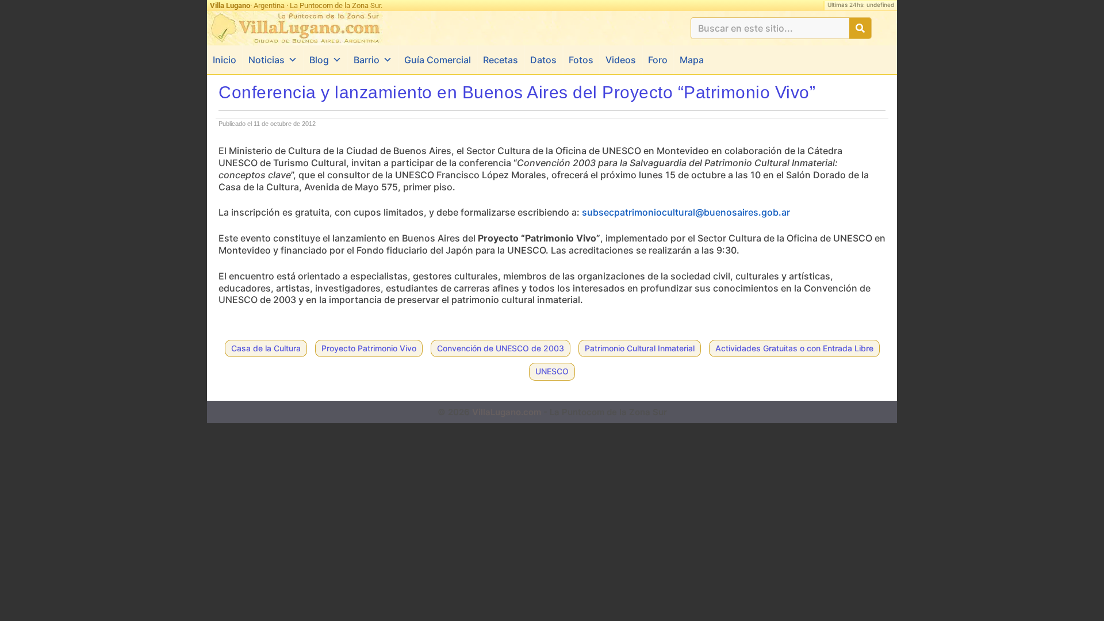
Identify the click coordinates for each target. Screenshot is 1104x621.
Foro (658, 60)
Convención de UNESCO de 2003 (500, 348)
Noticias (266, 60)
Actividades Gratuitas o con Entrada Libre (794, 348)
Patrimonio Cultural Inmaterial (640, 348)
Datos (543, 60)
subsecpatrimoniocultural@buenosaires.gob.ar (686, 212)
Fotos (581, 60)
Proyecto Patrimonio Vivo (368, 348)
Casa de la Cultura (266, 348)
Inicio (224, 60)
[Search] (860, 28)
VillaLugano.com (506, 412)
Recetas (500, 60)
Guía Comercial (437, 60)
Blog (319, 60)
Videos (620, 60)
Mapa (692, 60)
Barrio (366, 60)
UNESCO (552, 371)
